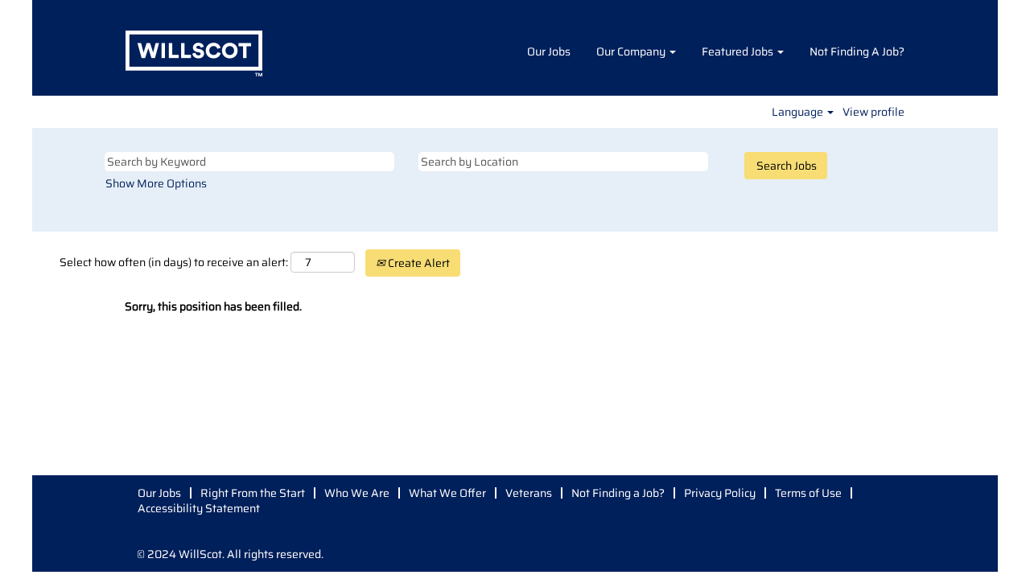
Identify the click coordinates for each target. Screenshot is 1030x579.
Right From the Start (252, 493)
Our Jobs (549, 51)
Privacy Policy (720, 493)
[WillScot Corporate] (194, 52)
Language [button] (799, 111)
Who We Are (356, 493)
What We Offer (447, 493)
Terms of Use (808, 493)
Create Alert (417, 263)
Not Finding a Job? (618, 493)
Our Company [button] (632, 51)
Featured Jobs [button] (739, 51)
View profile (873, 111)
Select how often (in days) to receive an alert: (174, 262)
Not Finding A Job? (857, 51)
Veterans (528, 493)
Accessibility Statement (199, 508)
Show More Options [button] (156, 183)
